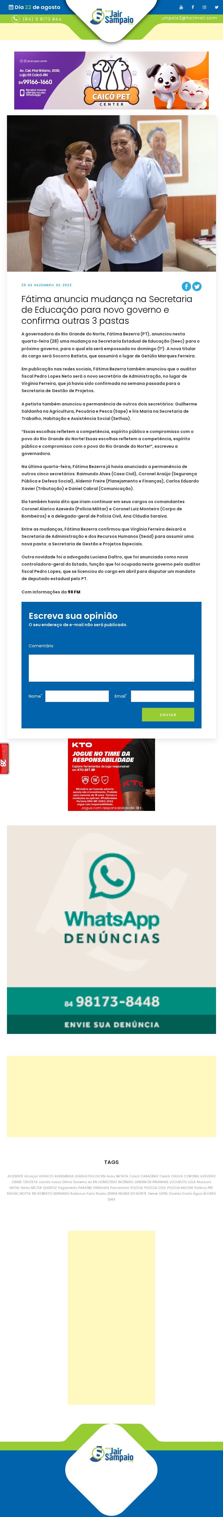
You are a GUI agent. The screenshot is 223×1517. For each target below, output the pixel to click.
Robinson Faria (83, 1193)
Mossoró (204, 1182)
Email (121, 696)
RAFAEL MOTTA (19, 1193)
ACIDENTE (15, 1176)
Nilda (25, 1187)
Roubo (101, 1193)
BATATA (122, 1176)
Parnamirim (119, 1187)
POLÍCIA (136, 1187)
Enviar (168, 715)
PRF (210, 1187)
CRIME (17, 1182)
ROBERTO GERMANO (53, 1193)
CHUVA (177, 1176)
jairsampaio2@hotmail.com (184, 18)
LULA (192, 1182)
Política (200, 1187)
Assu (111, 1176)
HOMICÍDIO (107, 1182)
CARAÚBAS (149, 1176)
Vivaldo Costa (180, 1193)
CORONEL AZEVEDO (199, 1176)
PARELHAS (101, 1187)
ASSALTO (46, 1176)
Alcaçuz (31, 1176)
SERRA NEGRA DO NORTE (127, 1193)
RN (34, 1193)
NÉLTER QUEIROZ (44, 1187)
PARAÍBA (85, 1187)
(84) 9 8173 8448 (44, 19)
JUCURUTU (178, 1182)
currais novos (50, 1182)
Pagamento (67, 1187)
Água (197, 1193)
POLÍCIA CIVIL (155, 1187)
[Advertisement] (111, 1096)
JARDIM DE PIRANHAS (151, 1182)
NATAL (15, 1187)
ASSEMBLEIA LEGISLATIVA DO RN (80, 1176)
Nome (35, 696)
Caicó (134, 1176)
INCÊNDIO (125, 1182)
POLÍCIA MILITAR (180, 1187)
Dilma (67, 1182)
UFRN (163, 1193)
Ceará (164, 1176)
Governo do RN (85, 1182)
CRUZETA (30, 1182)
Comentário (41, 646)
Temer (153, 1193)
